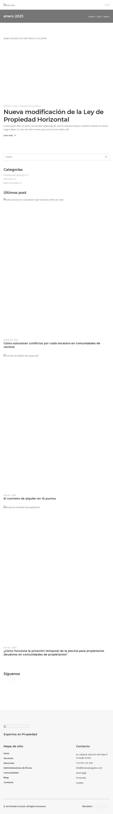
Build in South (18, 806)
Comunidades (11, 772)
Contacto (8, 782)
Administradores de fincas (18, 768)
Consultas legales (30, 106)
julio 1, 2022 (10, 647)
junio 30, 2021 (11, 340)
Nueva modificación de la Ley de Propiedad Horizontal (53, 115)
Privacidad (81, 777)
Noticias (8, 179)
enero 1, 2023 (11, 106)
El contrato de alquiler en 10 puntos (30, 498)
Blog (6, 777)
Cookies (80, 782)
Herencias (9, 763)
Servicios (8, 758)
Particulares (11, 183)
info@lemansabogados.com (89, 767)
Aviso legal (81, 772)
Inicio (6, 753)
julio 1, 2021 (10, 495)
